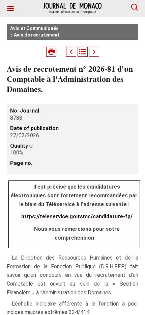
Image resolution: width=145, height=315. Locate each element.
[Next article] (94, 52)
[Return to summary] (83, 52)
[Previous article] (71, 52)
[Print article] (51, 52)
